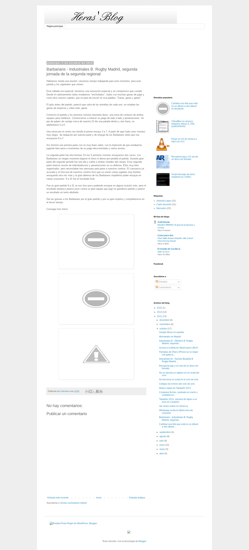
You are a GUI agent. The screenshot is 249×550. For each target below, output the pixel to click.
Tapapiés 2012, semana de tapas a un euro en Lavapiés (178, 400)
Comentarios (164, 287)
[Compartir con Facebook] (97, 391)
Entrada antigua (137, 497)
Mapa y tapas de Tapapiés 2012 (175, 388)
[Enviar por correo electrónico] (87, 391)
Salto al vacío (163, 252)
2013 (160, 312)
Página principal (55, 26)
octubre (163, 328)
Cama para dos (165, 235)
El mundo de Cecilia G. (169, 249)
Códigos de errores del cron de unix (177, 384)
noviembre (165, 324)
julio (161, 440)
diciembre (164, 320)
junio (162, 445)
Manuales (161, 208)
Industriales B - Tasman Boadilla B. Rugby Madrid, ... (176, 360)
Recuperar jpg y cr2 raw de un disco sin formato (184, 157)
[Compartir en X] (94, 391)
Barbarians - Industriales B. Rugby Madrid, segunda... (176, 418)
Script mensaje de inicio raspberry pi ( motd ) (183, 175)
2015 (160, 308)
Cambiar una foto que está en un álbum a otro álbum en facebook (184, 106)
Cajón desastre (164, 204)
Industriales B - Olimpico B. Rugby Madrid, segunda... (176, 342)
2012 (160, 316)
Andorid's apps (163, 201)
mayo (162, 449)
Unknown (65, 391)
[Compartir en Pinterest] (101, 391)
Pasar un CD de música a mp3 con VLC (184, 140)
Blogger (142, 541)
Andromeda (163, 222)
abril (161, 453)
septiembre (165, 432)
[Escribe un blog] (90, 391)
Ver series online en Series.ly (173, 406)
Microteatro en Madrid (170, 336)
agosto (163, 436)
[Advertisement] (116, 35)
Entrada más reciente (58, 497)
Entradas (162, 281)
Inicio (99, 497)
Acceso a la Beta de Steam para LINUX (178, 347)
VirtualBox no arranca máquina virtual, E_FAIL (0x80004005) (183, 124)
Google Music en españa (171, 332)
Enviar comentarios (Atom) (74, 503)
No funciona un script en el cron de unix (178, 379)
